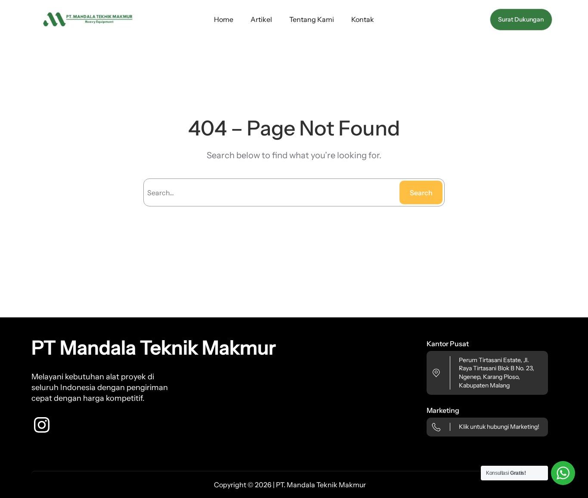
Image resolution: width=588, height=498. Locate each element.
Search (421, 192)
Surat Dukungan (521, 19)
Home (223, 19)
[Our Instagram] (41, 425)
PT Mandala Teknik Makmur (153, 347)
